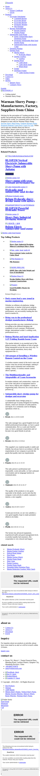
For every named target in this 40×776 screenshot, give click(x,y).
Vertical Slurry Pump (28, 692)
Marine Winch (19, 53)
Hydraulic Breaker (20, 24)
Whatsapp (4, 704)
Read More (9, 174)
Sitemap (8, 688)
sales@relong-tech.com (13, 668)
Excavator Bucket (20, 22)
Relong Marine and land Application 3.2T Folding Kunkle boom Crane (22, 337)
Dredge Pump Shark (14, 559)
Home (7, 6)
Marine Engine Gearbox (15, 551)
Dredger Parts (14, 51)
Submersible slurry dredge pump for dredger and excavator (22, 395)
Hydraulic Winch (25, 55)
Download (9, 75)
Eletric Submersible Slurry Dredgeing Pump (23, 38)
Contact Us (9, 77)
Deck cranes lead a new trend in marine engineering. (19, 299)
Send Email (5, 702)
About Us (8, 8)
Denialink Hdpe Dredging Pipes (18, 567)
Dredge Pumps (19, 33)
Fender (16, 69)
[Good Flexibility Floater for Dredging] (13, 285)
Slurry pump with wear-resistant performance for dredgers (20, 182)
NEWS (7, 81)
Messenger (4, 706)
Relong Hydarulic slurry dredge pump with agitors (20, 200)
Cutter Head (23, 63)
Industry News (15, 83)
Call (2, 708)
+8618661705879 (11, 666)
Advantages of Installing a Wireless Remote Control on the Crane (21, 356)
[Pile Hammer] (16, 259)
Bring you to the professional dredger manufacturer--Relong (19, 318)
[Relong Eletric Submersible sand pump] (12, 223)
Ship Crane (11, 561)
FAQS (12, 12)
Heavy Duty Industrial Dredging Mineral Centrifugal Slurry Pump (19, 219)
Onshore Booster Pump (28, 123)
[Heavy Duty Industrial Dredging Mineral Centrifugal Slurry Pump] (12, 214)
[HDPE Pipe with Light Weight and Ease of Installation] (17, 267)
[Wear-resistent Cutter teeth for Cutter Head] (20, 250)
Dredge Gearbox (20, 57)
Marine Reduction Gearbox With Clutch (21, 569)
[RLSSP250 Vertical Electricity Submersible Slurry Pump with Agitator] (19, 156)
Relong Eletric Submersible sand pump (19, 227)
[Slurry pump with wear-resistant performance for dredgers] (12, 178)
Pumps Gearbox (12, 563)
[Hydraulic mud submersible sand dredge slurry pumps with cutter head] (16, 187)
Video (7, 79)
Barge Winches (10, 696)
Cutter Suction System (26, 73)
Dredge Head (19, 61)
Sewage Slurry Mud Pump (10, 123)
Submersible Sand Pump (18, 35)
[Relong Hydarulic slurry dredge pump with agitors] (14, 196)
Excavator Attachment (17, 16)
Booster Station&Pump (18, 29)
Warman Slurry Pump (24, 696)
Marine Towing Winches (14, 694)
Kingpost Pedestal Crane (9, 125)
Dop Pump (11, 555)
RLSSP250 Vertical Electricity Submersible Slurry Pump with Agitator (18, 165)
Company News (15, 85)
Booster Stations (20, 31)
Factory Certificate (16, 10)
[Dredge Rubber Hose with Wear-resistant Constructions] (16, 276)
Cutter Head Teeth (25, 65)
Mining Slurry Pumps (12, 692)
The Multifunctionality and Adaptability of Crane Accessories (20, 376)
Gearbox (22, 59)
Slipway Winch (29, 694)
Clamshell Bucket (20, 18)
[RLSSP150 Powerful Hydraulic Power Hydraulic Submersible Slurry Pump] (19, 205)
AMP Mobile (10, 690)
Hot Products (10, 686)
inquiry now (5, 651)
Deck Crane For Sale (26, 125)
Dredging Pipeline (16, 49)
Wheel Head (23, 67)
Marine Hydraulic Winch (15, 549)
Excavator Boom (20, 20)
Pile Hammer (18, 26)
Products (8, 14)
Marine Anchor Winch (15, 557)
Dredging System (20, 71)
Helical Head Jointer (14, 553)
